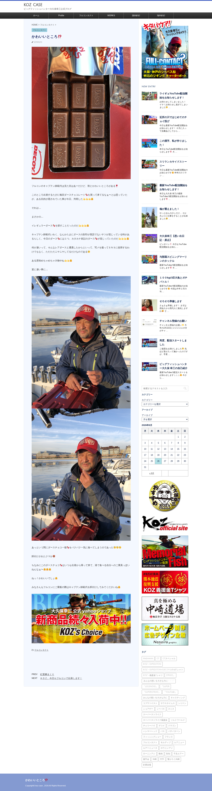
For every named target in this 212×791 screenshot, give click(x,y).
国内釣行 (136, 15)
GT (158, 658)
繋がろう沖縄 (173, 759)
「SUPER (165, 686)
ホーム (36, 15)
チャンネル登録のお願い (173, 321)
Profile (61, 15)
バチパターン (174, 731)
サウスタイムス (168, 703)
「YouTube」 (170, 692)
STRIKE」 (170, 675)
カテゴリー (147, 400)
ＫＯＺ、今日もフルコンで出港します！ (61, 678)
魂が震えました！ (169, 209)
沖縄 (155, 759)
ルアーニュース (150, 748)
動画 (161, 754)
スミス (171, 709)
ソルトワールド (178, 720)
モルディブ (166, 742)
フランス (169, 737)
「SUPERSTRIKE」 (151, 692)
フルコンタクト (86, 15)
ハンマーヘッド (150, 731)
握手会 (146, 759)
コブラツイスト (150, 703)
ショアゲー (148, 709)
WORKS (111, 15)
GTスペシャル (169, 658)
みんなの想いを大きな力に (155, 698)
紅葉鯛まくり (47, 674)
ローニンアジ (149, 754)
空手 (162, 759)
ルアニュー (179, 742)
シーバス (161, 709)
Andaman (148, 658)
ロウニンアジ (167, 748)
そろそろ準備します (171, 301)
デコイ (162, 726)
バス (163, 731)
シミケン (182, 703)
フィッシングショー (152, 737)
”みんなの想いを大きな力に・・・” (158, 681)
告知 (168, 754)
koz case (33, 4)
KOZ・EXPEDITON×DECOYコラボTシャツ (163, 670)
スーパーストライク (152, 714)
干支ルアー (179, 754)
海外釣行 (161, 15)
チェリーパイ (149, 726)
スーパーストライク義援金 (155, 720)
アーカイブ (147, 415)
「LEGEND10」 (150, 686)
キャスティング (178, 698)
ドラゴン (172, 726)
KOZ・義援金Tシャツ (153, 675)
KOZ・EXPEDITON (152, 664)
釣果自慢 (147, 765)
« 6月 (151, 473)
